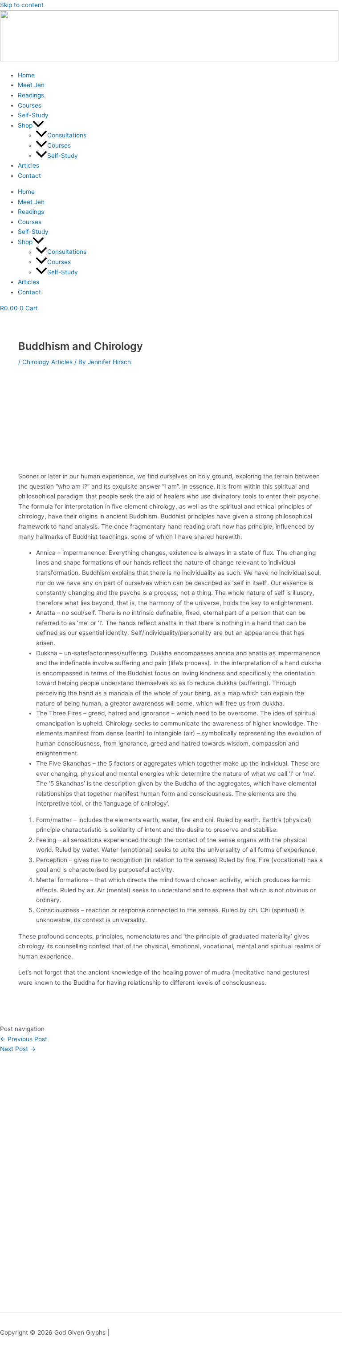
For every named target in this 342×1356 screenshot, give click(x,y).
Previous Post (23, 1039)
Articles (28, 165)
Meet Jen (31, 84)
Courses (29, 105)
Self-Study (33, 115)
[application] (38, 125)
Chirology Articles (47, 361)
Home (26, 75)
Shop (25, 125)
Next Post (18, 1048)
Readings (31, 95)
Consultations (66, 135)
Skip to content (22, 4)
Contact (29, 175)
